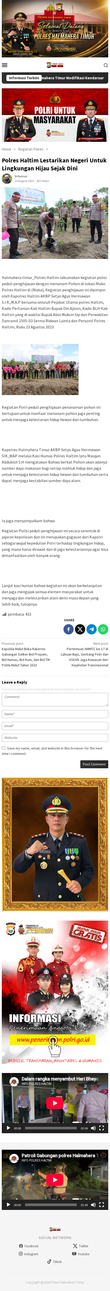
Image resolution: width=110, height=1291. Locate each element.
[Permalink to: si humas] (7, 178)
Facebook (31, 1246)
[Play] (8, 1128)
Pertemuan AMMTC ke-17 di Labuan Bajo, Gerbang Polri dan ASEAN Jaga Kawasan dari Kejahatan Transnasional (84, 654)
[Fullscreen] (101, 1128)
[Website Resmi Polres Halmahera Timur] (55, 64)
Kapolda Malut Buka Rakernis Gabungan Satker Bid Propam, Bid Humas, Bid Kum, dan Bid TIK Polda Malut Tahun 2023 (26, 654)
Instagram (31, 1254)
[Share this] (68, 629)
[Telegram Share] (91, 629)
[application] (55, 1103)
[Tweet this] (80, 629)
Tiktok (57, 1262)
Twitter (83, 1246)
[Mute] (93, 1128)
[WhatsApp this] (103, 629)
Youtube (83, 1254)
